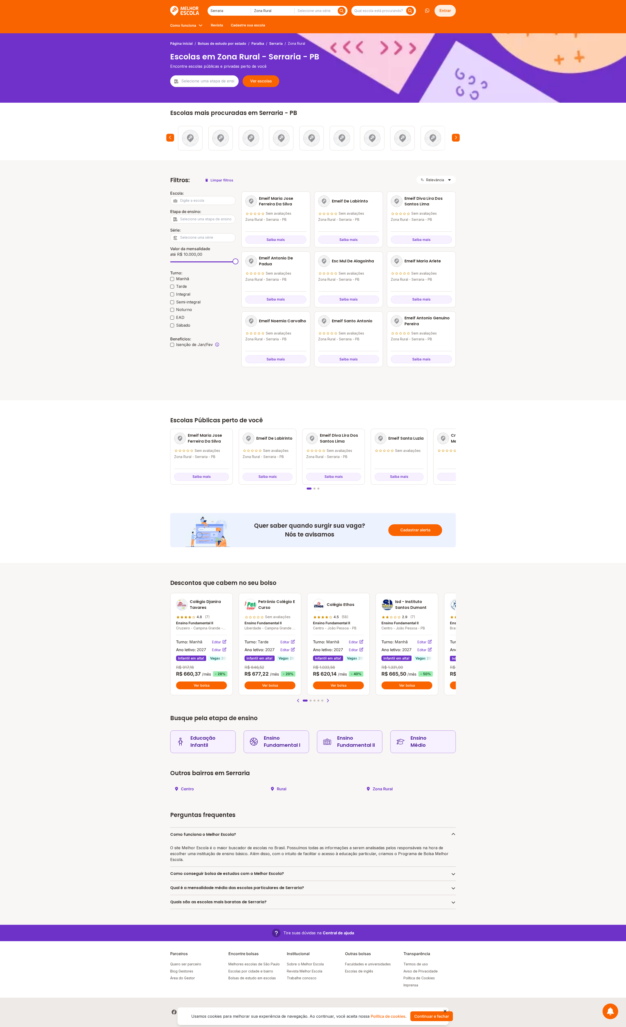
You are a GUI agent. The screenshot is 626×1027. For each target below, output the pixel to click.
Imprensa (410, 985)
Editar (217, 642)
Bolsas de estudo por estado (222, 43)
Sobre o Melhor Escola (305, 964)
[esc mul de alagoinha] (372, 138)
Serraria (276, 43)
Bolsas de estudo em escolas (252, 978)
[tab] (309, 489)
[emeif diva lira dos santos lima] (251, 138)
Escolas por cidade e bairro (250, 971)
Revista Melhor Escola (304, 971)
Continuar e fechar (431, 1016)
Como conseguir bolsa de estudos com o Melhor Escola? (227, 873)
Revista (217, 25)
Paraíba (257, 43)
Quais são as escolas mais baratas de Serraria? (218, 902)
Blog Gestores (181, 971)
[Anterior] (170, 138)
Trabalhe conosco (301, 978)
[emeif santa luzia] (281, 138)
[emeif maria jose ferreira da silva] (190, 138)
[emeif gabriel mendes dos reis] (402, 138)
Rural (281, 788)
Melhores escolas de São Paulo (254, 964)
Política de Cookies (419, 978)
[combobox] (229, 10)
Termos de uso (415, 964)
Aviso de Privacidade (420, 971)
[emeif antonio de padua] (342, 138)
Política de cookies (388, 1016)
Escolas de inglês (359, 971)
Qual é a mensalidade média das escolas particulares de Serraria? (237, 888)
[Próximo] (456, 138)
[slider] (235, 261)
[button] (298, 700)
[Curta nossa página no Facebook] (174, 1012)
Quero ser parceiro (185, 964)
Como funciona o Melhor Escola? (203, 834)
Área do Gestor (182, 978)
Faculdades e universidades (368, 964)
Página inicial (181, 43)
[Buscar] (342, 11)
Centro (187, 788)
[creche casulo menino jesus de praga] (311, 138)
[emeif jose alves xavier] (433, 138)
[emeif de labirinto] (220, 138)
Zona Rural (383, 788)
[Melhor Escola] (185, 11)
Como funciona (183, 25)
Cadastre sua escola (248, 25)
